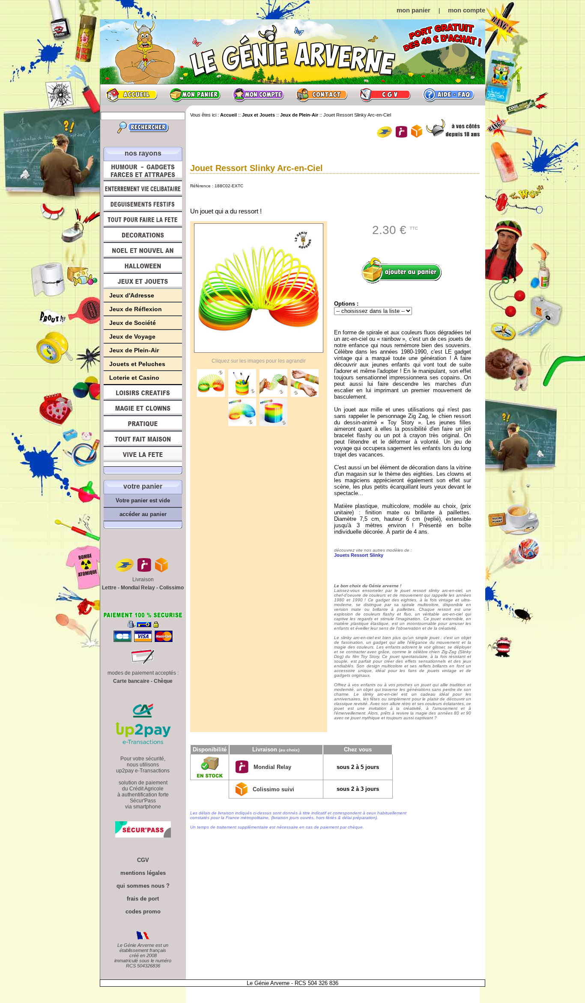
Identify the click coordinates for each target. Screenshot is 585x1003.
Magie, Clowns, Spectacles (143, 408)
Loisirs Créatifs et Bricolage (143, 392)
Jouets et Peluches (137, 363)
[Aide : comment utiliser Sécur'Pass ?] (143, 835)
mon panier (413, 10)
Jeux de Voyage (132, 336)
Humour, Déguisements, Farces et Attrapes (143, 170)
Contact (321, 94)
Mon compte (258, 94)
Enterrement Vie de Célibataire (143, 188)
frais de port (143, 898)
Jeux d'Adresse (131, 295)
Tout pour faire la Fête (143, 219)
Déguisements (143, 204)
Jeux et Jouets (143, 281)
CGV (385, 94)
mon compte (466, 10)
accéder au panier (143, 514)
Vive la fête (143, 456)
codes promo (143, 911)
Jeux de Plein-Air (134, 350)
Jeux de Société (132, 322)
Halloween (143, 265)
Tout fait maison (143, 439)
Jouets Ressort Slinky (358, 555)
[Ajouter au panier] (405, 270)
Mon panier (195, 94)
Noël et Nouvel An (143, 250)
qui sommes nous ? (143, 886)
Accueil (131, 94)
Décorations (143, 235)
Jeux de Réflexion (135, 309)
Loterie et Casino (134, 377)
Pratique (143, 423)
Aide (448, 94)
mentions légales (143, 873)
